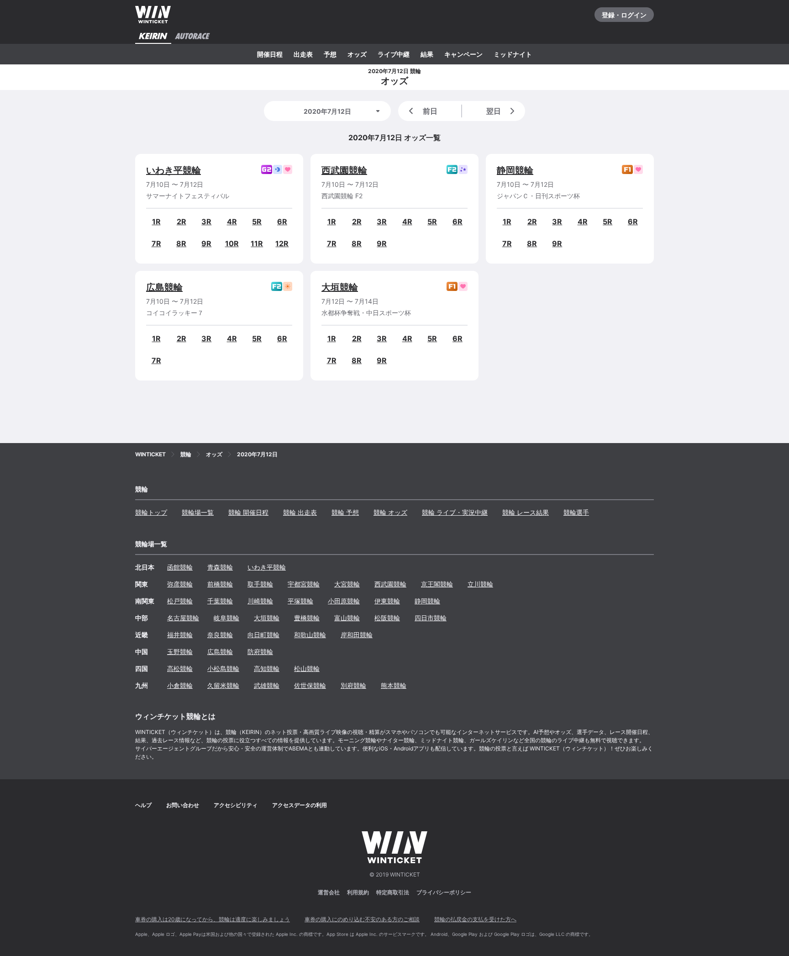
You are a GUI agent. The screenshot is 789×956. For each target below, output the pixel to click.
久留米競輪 (223, 685)
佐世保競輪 (310, 685)
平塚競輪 (300, 601)
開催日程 (270, 54)
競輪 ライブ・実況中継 (455, 512)
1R (156, 221)
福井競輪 (180, 635)
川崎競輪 (260, 601)
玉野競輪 (180, 651)
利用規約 (358, 892)
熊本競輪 (393, 685)
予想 (330, 54)
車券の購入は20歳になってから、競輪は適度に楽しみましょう (212, 919)
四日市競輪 (431, 618)
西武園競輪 (344, 170)
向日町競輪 (263, 635)
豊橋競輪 (307, 618)
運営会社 (329, 892)
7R (156, 243)
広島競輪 (164, 287)
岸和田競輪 (357, 635)
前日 (430, 111)
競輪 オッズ (390, 512)
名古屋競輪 (183, 618)
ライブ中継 (394, 54)
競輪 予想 (345, 512)
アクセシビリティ (236, 805)
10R (232, 243)
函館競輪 (180, 567)
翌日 (493, 111)
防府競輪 (260, 651)
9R (206, 243)
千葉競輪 (220, 601)
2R (181, 221)
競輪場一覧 (198, 512)
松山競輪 (307, 668)
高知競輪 (266, 668)
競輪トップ (151, 512)
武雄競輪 (266, 685)
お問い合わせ (182, 805)
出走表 (303, 54)
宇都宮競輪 (304, 584)
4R (232, 221)
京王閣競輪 (437, 584)
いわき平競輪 (173, 170)
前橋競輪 (220, 584)
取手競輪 (260, 584)
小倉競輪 (180, 685)
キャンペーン (463, 54)
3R (206, 221)
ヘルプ (143, 805)
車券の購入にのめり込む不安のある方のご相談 (362, 919)
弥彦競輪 (180, 584)
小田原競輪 (344, 601)
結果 (427, 54)
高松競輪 (180, 668)
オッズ (357, 54)
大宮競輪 (347, 584)
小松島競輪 (223, 668)
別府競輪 (353, 685)
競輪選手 (576, 512)
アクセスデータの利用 (299, 805)
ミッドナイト (513, 54)
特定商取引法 (392, 892)
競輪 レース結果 (525, 512)
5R (257, 221)
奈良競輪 (220, 635)
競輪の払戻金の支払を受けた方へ (475, 919)
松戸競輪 (180, 601)
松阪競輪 (387, 618)
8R (181, 243)
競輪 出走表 (300, 512)
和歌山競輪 (310, 635)
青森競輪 (220, 567)
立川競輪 (480, 584)
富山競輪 (347, 618)
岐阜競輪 (226, 618)
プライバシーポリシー (443, 892)
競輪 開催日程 (248, 512)
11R (257, 243)
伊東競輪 (387, 601)
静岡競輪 (515, 170)
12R (282, 243)
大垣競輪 (339, 287)
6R (282, 221)
